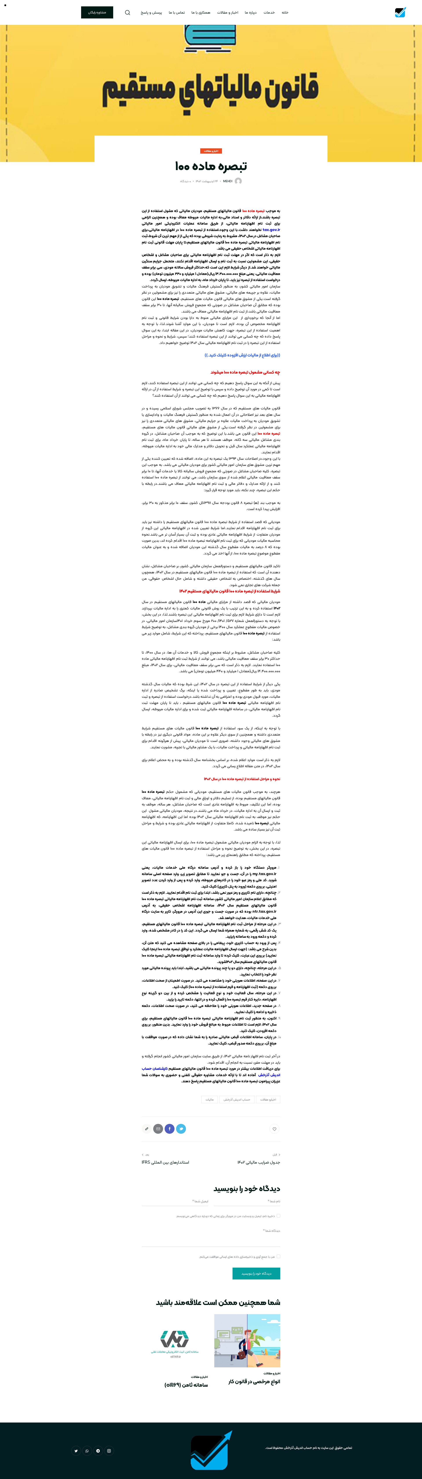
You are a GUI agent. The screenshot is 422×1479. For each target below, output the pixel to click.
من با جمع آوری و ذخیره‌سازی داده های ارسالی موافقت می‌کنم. (237, 1256)
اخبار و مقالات (211, 151)
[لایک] (274, 1129)
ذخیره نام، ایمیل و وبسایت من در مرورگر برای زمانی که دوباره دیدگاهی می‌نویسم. (225, 1216)
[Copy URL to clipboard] (147, 1129)
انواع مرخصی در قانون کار (254, 1381)
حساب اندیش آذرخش (237, 1099)
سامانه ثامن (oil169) (186, 1385)
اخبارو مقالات (268, 1099)
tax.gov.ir (271, 230)
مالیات (210, 1099)
